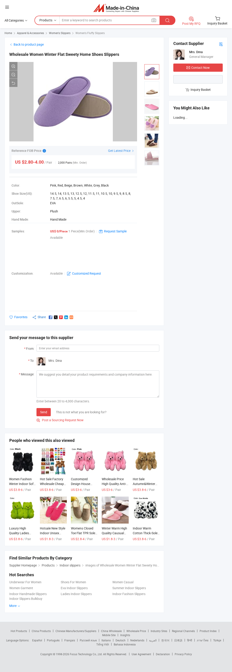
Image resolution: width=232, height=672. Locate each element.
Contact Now (200, 67)
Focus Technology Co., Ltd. (86, 654)
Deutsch (121, 640)
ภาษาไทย (202, 640)
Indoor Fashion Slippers (128, 594)
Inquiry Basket (201, 89)
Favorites (20, 317)
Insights (125, 635)
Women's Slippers (59, 33)
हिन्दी (189, 640)
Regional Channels (183, 631)
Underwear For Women (25, 582)
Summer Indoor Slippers (129, 588)
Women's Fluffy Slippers (90, 33)
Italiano (106, 640)
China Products (41, 631)
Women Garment (21, 588)
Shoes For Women (73, 582)
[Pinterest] (61, 317)
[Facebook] (50, 317)
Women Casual (122, 582)
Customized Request (86, 273)
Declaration (163, 654)
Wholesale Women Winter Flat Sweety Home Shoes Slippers (64, 54)
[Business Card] (221, 44)
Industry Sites (159, 631)
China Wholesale (111, 631)
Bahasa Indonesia (125, 644)
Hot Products (19, 631)
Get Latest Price (119, 150)
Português (53, 640)
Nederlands (137, 640)
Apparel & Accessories (30, 33)
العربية (153, 640)
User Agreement (141, 654)
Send (43, 412)
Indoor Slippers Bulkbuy (25, 598)
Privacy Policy (183, 654)
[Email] (71, 317)
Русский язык (88, 640)
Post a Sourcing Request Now (60, 420)
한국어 (165, 640)
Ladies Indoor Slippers (76, 594)
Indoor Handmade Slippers (28, 594)
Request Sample (115, 231)
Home (8, 33)
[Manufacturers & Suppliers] (116, 7)
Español (37, 640)
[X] (56, 317)
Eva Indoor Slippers (74, 588)
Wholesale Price (136, 631)
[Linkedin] (66, 317)
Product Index (208, 631)
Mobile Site (109, 635)
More (13, 605)
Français (69, 640)
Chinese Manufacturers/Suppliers (76, 631)
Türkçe (217, 640)
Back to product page (29, 44)
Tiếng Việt (102, 644)
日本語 (178, 640)
